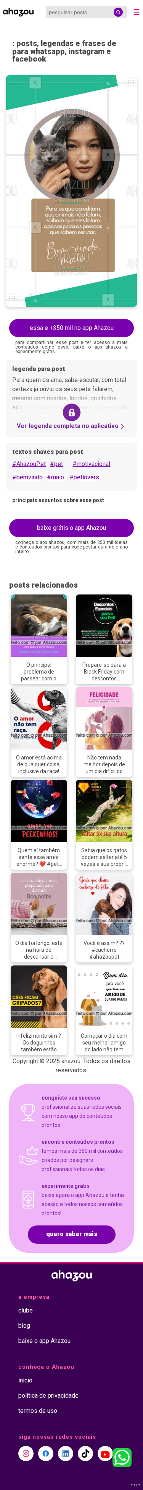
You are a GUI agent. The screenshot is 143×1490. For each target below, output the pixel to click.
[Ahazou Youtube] (105, 1453)
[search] (118, 12)
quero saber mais (71, 1234)
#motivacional (91, 464)
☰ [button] (136, 12)
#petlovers (84, 477)
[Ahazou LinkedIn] (65, 1453)
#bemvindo (27, 477)
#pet (56, 464)
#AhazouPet (29, 464)
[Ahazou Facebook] (45, 1453)
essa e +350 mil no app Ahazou (72, 327)
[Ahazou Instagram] (26, 1453)
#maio (55, 477)
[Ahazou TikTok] (85, 1453)
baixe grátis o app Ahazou (71, 527)
